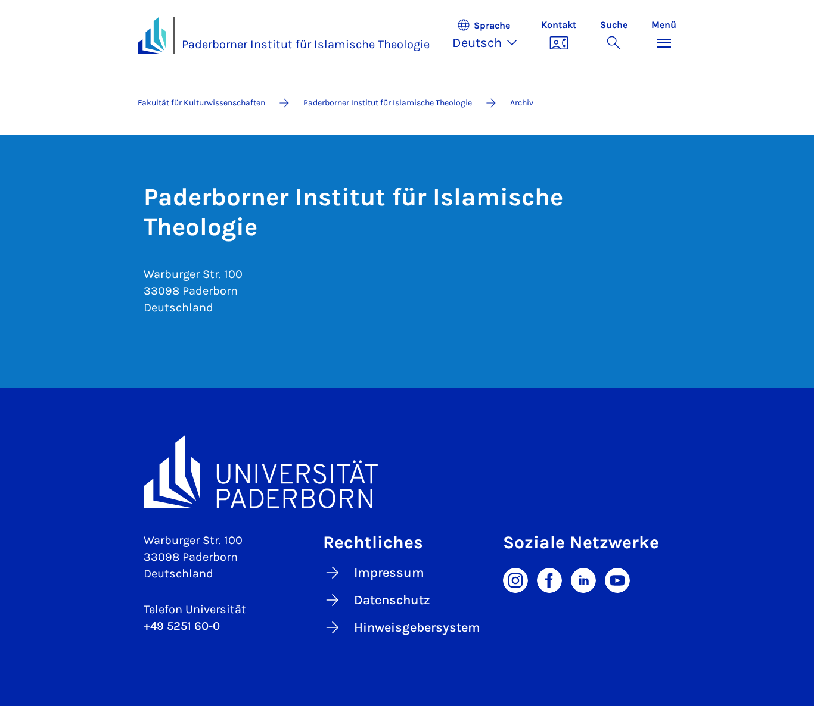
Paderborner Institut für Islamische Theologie (306, 44)
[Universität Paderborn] (407, 471)
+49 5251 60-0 (182, 626)
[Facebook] (549, 579)
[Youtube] (617, 579)
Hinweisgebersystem (417, 627)
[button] (490, 36)
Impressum (389, 572)
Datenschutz (392, 600)
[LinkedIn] (583, 579)
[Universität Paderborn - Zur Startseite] (152, 35)
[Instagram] (515, 579)
